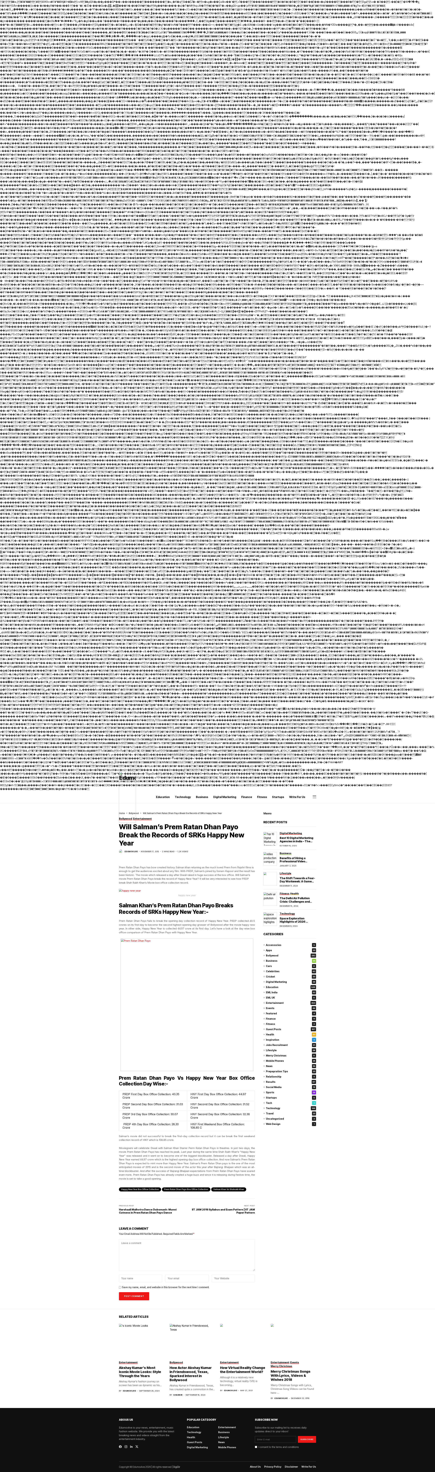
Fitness (290, 1023)
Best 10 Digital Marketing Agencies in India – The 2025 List (296, 841)
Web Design (290, 1124)
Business (290, 960)
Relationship (290, 1076)
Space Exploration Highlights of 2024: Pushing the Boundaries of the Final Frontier (298, 923)
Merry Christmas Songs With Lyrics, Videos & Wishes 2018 (290, 1375)
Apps (290, 950)
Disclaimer (291, 1466)
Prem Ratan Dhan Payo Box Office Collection (186, 1189)
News (290, 1066)
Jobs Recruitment (290, 1045)
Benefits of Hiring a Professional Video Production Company (294, 861)
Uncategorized (290, 1118)
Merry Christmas (290, 1055)
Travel (290, 1113)
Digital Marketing (290, 981)
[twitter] (136, 1446)
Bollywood (290, 955)
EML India (290, 992)
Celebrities (290, 971)
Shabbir (177, 1395)
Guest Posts (290, 1029)
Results (290, 1081)
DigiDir (176, 1466)
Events (290, 1008)
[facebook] (120, 1446)
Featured (290, 1013)
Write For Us (308, 1466)
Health (290, 1034)
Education (290, 987)
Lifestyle (290, 1050)
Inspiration (290, 1039)
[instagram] (126, 1446)
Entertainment (290, 1002)
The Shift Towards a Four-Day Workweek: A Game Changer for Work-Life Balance (297, 883)
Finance (290, 1018)
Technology (290, 1108)
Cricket (290, 976)
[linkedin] (131, 1447)
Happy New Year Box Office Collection (140, 1189)
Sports (290, 1092)
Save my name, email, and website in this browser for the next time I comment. (165, 1287)
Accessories (290, 945)
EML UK (290, 997)
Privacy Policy (272, 1466)
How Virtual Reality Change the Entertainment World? (242, 1370)
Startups (290, 1097)
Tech (290, 1102)
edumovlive (131, 851)
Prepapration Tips (290, 1071)
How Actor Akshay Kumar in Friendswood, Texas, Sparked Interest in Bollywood (191, 1374)
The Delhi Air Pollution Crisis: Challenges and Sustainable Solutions (295, 901)
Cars (290, 966)
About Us (255, 1466)
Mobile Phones (290, 1060)
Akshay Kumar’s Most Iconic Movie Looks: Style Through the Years (140, 1372)
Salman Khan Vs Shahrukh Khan (228, 1189)
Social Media (290, 1087)
